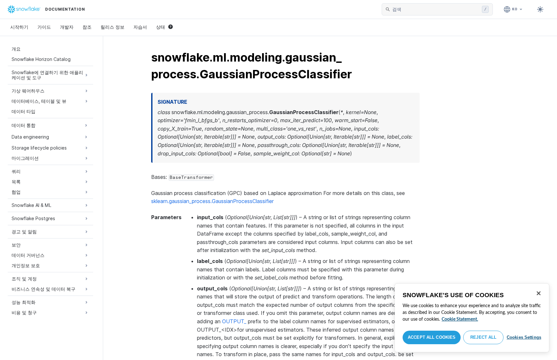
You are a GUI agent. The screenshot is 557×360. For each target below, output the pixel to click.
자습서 (140, 27)
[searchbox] (435, 9)
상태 (160, 27)
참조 (87, 27)
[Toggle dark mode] (540, 9)
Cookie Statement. (460, 319)
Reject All (483, 337)
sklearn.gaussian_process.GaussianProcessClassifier (212, 201)
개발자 (66, 27)
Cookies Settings (524, 337)
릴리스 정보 (112, 27)
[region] (472, 317)
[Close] (539, 293)
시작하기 (19, 27)
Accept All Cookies (431, 337)
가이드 (44, 27)
